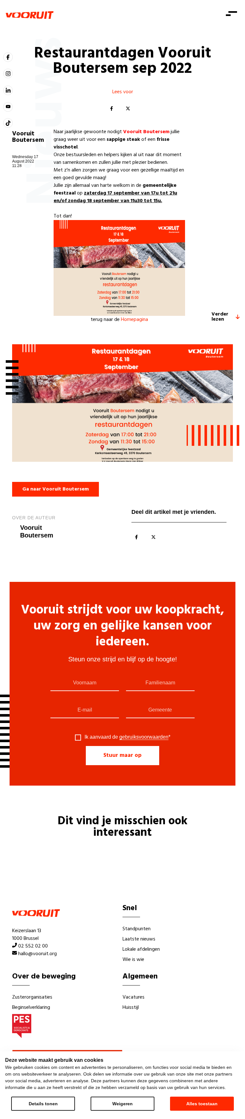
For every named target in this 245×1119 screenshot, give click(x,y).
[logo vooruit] (30, 15)
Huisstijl (130, 1007)
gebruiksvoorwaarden (143, 737)
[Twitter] (128, 109)
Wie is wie (133, 959)
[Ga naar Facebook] (8, 57)
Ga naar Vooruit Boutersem (55, 489)
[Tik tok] (8, 123)
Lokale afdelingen (141, 949)
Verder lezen (220, 317)
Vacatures (133, 997)
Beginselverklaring (31, 1007)
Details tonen (43, 1103)
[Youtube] (8, 107)
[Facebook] (111, 109)
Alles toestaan (202, 1103)
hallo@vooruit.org (37, 954)
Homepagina (134, 320)
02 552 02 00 (33, 946)
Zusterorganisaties (32, 997)
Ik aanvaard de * (127, 737)
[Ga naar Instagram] (8, 73)
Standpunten (136, 929)
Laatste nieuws (138, 939)
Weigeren (122, 1103)
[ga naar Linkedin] (8, 90)
